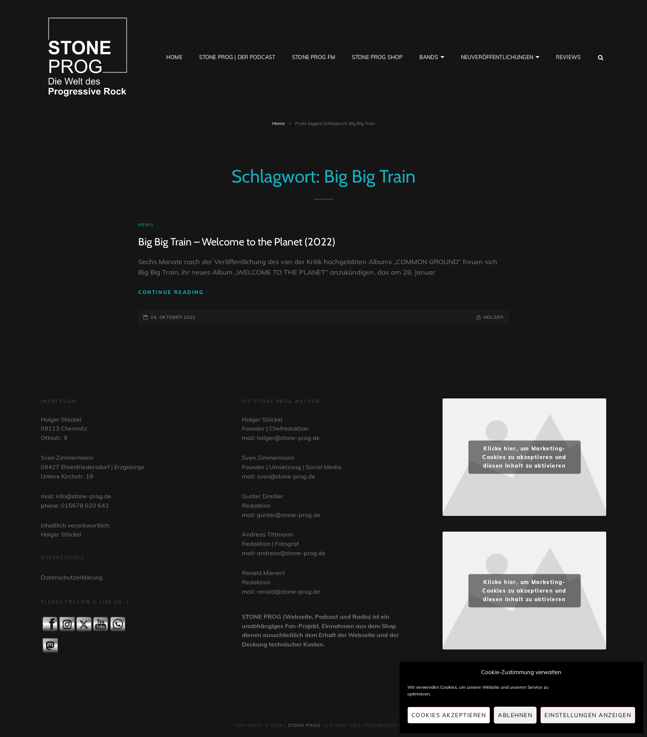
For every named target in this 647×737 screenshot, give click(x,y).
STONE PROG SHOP (377, 57)
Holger (493, 317)
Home (174, 57)
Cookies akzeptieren (448, 715)
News (146, 224)
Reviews (568, 57)
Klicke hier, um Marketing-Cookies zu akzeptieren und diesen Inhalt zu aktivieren (524, 457)
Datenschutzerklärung (72, 577)
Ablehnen (515, 715)
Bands (428, 57)
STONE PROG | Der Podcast (237, 57)
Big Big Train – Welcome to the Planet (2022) (236, 241)
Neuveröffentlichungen (497, 57)
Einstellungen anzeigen (587, 715)
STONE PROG (304, 725)
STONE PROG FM (313, 57)
